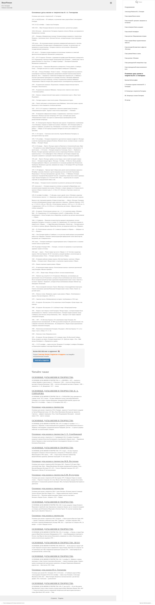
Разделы (60, 598)
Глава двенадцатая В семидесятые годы (136, 62)
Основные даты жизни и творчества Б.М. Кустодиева (55, 474)
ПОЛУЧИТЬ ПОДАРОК (42, 360)
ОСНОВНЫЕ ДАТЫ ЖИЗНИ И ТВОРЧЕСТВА (52, 377)
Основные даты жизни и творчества (48, 407)
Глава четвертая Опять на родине (134, 27)
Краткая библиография (131, 80)
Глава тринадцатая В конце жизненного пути (13, 603)
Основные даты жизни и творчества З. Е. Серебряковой (57, 434)
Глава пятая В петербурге (132, 31)
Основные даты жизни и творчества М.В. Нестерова (55, 461)
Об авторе (127, 100)
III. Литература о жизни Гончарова (134, 95)
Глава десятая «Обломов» (132, 58)
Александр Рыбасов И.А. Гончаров (134, 11)
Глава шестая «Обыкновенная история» (136, 36)
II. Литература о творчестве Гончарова (135, 91)
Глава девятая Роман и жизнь (133, 53)
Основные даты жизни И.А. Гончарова (49, 569)
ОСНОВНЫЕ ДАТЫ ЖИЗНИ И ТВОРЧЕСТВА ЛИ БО (56, 542)
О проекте (54, 598)
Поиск (138, 2)
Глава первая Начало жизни (132, 16)
